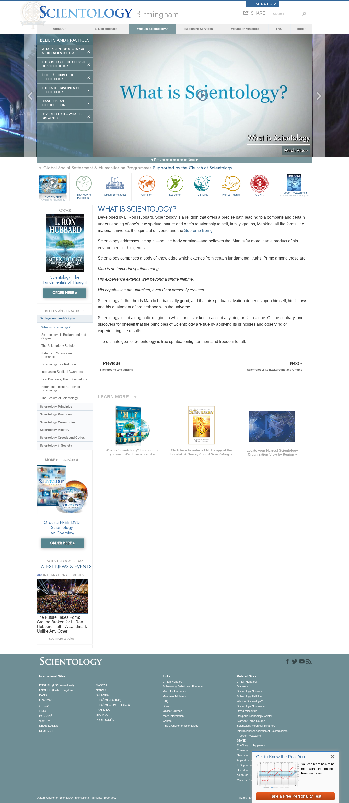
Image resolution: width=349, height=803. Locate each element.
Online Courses (172, 710)
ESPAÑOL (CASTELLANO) (113, 705)
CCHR (259, 194)
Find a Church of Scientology (181, 725)
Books (301, 29)
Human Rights (231, 194)
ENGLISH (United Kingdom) (56, 690)
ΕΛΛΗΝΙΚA (103, 709)
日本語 (43, 710)
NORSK (101, 690)
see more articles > (63, 638)
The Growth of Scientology (59, 398)
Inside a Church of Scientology (58, 77)
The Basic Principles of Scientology (61, 90)
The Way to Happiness (84, 196)
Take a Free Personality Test (295, 796)
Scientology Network (249, 691)
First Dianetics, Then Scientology (64, 379)
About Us (59, 29)
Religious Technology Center (254, 716)
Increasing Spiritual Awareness (62, 372)
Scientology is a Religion (58, 364)
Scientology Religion (249, 696)
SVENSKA (102, 695)
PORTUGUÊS (105, 719)
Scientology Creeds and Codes (62, 437)
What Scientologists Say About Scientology (63, 51)
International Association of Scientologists (262, 730)
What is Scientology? (152, 29)
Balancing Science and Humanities (57, 355)
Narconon (175, 194)
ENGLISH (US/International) (56, 685)
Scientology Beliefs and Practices (183, 686)
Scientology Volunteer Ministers (256, 725)
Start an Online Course (251, 720)
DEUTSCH (46, 730)
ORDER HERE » (64, 292)
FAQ (279, 29)
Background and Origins (57, 318)
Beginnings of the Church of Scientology (60, 388)
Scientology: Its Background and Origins (63, 336)
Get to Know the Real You (280, 756)
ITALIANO (102, 714)
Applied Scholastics (115, 194)
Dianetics (242, 686)
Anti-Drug (202, 194)
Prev (157, 160)
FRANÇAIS (46, 700)
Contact (167, 720)
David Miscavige (247, 710)
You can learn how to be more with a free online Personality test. (318, 768)
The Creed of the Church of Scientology (63, 64)
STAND (241, 740)
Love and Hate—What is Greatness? (62, 116)
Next (191, 160)
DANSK (44, 695)
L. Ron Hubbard (106, 29)
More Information (173, 716)
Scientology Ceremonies (58, 422)
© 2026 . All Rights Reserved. (76, 797)
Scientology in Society (56, 445)
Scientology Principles (56, 407)
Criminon (146, 194)
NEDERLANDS (48, 725)
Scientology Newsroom (251, 706)
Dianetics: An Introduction (53, 103)
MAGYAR (102, 685)
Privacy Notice (247, 797)
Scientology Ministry (54, 430)
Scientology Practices (56, 414)
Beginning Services (198, 29)
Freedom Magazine (294, 194)
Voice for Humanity (174, 691)
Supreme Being (198, 230)
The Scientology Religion (58, 346)
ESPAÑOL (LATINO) (108, 700)
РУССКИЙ (45, 716)
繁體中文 (44, 720)
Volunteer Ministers (245, 29)
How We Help (53, 197)
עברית (44, 705)
